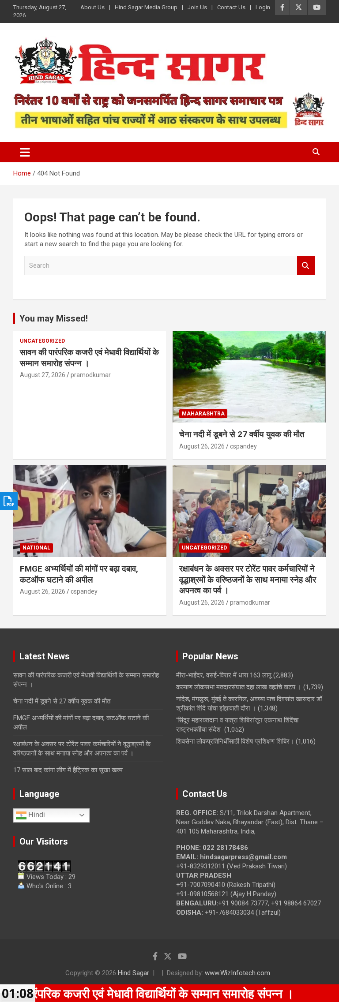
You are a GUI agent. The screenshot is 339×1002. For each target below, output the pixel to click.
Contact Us (231, 7)
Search (306, 266)
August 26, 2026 (202, 446)
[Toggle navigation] (25, 152)
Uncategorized (42, 341)
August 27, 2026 (42, 374)
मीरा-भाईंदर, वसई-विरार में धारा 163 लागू (223, 675)
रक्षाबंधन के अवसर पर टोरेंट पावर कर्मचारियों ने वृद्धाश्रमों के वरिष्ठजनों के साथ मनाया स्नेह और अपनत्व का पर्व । (247, 579)
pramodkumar (91, 374)
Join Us (197, 7)
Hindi (35, 815)
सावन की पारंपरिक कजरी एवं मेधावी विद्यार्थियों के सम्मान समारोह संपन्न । (89, 357)
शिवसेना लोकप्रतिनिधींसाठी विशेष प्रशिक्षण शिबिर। (235, 741)
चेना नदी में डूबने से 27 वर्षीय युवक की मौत (242, 434)
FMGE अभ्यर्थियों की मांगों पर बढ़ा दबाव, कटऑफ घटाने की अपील (79, 574)
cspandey (243, 446)
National (36, 548)
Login (263, 7)
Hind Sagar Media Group (146, 7)
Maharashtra (203, 414)
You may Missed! (53, 318)
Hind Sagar (133, 973)
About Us (92, 7)
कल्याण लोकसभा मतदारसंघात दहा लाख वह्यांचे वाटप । (238, 687)
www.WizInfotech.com (237, 973)
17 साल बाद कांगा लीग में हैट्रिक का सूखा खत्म (68, 770)
